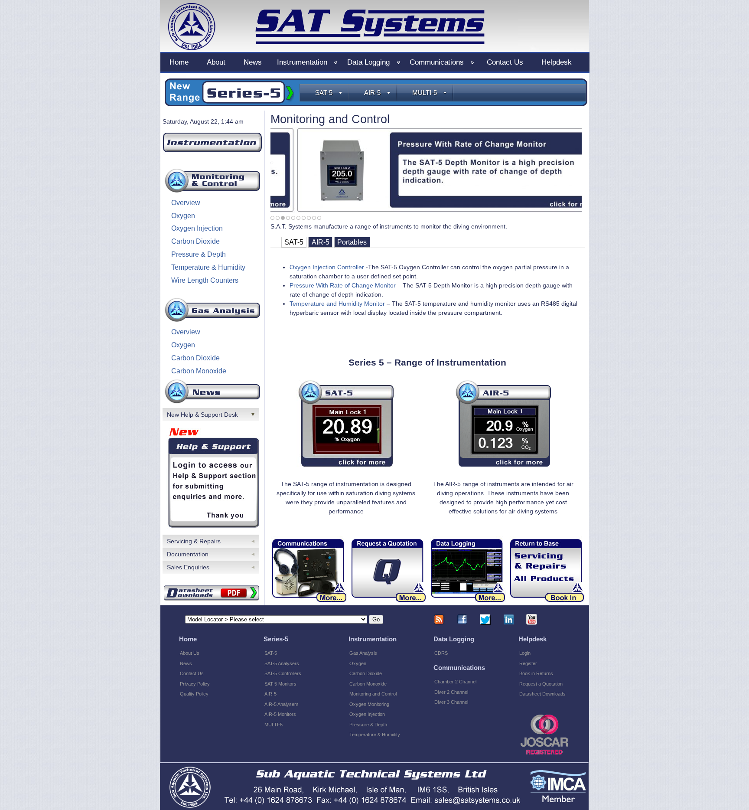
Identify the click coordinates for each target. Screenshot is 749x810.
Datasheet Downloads (542, 693)
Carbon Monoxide (198, 371)
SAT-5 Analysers (281, 663)
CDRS (441, 653)
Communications (437, 62)
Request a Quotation (541, 683)
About (216, 62)
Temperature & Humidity (208, 267)
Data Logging (368, 62)
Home (179, 62)
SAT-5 (323, 92)
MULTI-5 (424, 92)
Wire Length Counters (204, 280)
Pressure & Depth (198, 254)
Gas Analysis (363, 653)
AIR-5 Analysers (281, 704)
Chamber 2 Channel (455, 681)
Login (525, 653)
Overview (185, 202)
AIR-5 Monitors (280, 714)
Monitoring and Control (373, 693)
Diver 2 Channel (451, 692)
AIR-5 (372, 92)
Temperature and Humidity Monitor (337, 303)
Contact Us (505, 62)
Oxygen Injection (197, 228)
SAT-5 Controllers (282, 673)
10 (319, 218)
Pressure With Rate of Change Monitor (343, 285)
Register (528, 663)
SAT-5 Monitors (280, 683)
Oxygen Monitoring (369, 704)
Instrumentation (302, 62)
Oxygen (183, 215)
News (253, 62)
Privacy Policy (195, 683)
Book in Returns (536, 673)
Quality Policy (194, 693)
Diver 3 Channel (451, 702)
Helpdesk (556, 62)
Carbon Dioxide (195, 241)
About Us (189, 653)
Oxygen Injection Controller (328, 267)
